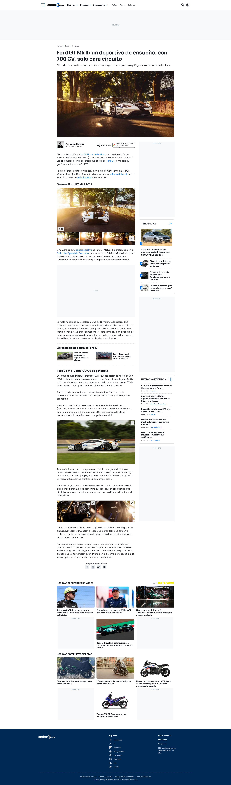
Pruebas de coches (158, 404)
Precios (154, 391)
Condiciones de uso (143, 777)
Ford (67, 46)
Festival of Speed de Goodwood (73, 253)
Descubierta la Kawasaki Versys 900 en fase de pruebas (155, 410)
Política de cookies (105, 777)
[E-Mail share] (104, 567)
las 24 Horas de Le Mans (93, 154)
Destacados (99, 5)
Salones (131, 5)
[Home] (56, 5)
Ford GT (111, 160)
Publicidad (162, 740)
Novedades (155, 440)
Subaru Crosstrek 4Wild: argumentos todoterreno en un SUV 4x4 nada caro (155, 398)
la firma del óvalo (119, 174)
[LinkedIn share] (98, 567)
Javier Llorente (77, 144)
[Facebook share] (87, 567)
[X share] (93, 567)
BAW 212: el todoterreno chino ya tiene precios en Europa (156, 386)
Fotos (114, 5)
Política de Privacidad (88, 777)
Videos (122, 5)
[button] (60, 238)
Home (59, 46)
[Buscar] (182, 4)
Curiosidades (156, 427)
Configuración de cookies (124, 777)
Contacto (162, 744)
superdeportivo (84, 250)
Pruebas (84, 5)
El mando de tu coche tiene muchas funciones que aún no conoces (155, 422)
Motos (153, 414)
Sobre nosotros (164, 736)
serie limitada (84, 177)
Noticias (71, 5)
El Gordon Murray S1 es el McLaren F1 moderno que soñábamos (152, 434)
